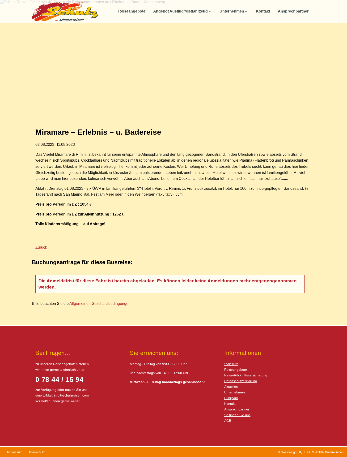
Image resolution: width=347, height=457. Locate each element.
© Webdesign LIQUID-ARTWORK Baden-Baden (310, 452)
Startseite (231, 364)
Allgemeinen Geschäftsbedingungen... (101, 304)
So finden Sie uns (237, 415)
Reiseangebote (235, 369)
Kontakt (230, 403)
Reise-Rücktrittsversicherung (245, 375)
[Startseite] (109, 11)
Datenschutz (36, 452)
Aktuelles (231, 386)
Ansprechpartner (236, 409)
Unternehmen (234, 392)
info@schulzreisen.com (71, 395)
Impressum (14, 452)
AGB (227, 421)
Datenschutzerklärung (240, 381)
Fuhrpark (231, 398)
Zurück (41, 247)
